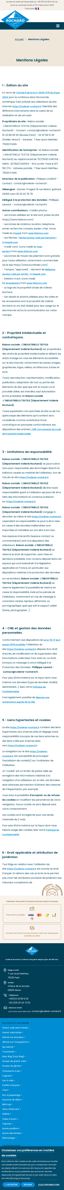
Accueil (19, 39)
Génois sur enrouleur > (13, 1037)
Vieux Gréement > (11, 1109)
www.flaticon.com (38, 233)
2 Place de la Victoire (18, 986)
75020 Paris (13, 977)
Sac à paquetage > (12, 1095)
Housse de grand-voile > (14, 1061)
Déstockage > (9, 1137)
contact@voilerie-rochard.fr (46, 1011)
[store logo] (15, 21)
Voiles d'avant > (10, 1119)
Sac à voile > (8, 1080)
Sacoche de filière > (12, 1099)
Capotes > (7, 1123)
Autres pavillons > (11, 1128)
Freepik (17, 233)
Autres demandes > (12, 1133)
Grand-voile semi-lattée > (15, 1027)
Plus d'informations (49, 1184)
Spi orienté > (8, 1046)
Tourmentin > (9, 1051)
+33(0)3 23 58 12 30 (18, 998)
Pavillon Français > (11, 1085)
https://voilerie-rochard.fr (27, 106)
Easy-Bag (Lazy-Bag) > (14, 1056)
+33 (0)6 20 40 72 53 (19, 1002)
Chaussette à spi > (12, 1071)
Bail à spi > (7, 1104)
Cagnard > (7, 1075)
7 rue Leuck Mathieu (18, 973)
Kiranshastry (13, 283)
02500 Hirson (14, 990)
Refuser (28, 1184)
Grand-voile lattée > (12, 1032)
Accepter (12, 1184)
